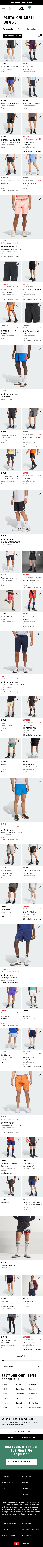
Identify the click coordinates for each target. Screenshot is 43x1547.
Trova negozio (26, 1494)
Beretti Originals (5, 1394)
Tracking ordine (7, 1482)
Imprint (4, 1488)
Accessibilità (26, 1535)
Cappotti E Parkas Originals (20, 1403)
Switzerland (25, 1544)
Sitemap (25, 1482)
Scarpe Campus (19, 1385)
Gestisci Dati (26, 1523)
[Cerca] (34, 8)
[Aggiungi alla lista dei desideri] (17, 44)
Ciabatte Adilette (5, 1389)
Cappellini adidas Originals (20, 1394)
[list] (21, 29)
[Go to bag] (39, 8)
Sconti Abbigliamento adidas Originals (8, 1385)
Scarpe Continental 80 (35, 1389)
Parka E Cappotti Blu (21, 1399)
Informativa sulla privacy (30, 1529)
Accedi (10, 1437)
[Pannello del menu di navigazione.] (3, 8)
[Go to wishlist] (9, 8)
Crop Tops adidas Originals (33, 1399)
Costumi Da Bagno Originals (34, 1394)
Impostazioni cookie (9, 1523)
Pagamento (26, 1488)
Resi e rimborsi (27, 1476)
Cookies (5, 1529)
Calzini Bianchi (5, 1408)
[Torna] (21, 9)
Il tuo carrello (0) (28, 1437)
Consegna (5, 1476)
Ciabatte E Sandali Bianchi (20, 1408)
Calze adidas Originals (7, 1403)
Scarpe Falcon (35, 1408)
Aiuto (4, 1494)
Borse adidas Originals (7, 1399)
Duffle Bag (33, 1403)
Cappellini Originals (20, 1389)
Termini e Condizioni (9, 1535)
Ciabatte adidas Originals (33, 1385)
